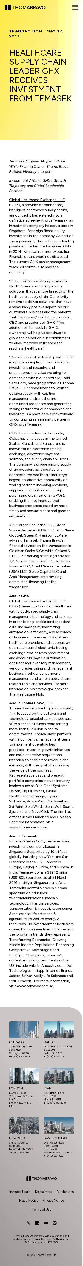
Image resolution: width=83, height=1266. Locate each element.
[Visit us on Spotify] (55, 1223)
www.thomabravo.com (28, 827)
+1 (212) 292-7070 (19, 1152)
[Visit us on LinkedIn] (37, 1223)
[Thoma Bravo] (41, 1178)
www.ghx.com (50, 689)
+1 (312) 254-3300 (19, 1056)
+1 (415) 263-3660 (53, 1155)
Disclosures (65, 1192)
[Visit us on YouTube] (46, 1223)
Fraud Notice (28, 1200)
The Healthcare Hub (26, 694)
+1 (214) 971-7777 (54, 1056)
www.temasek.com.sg (35, 986)
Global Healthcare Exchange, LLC (37, 200)
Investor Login (19, 1192)
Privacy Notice (53, 1200)
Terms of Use (41, 1209)
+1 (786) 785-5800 (55, 1102)
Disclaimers (43, 1192)
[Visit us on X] (28, 1223)
